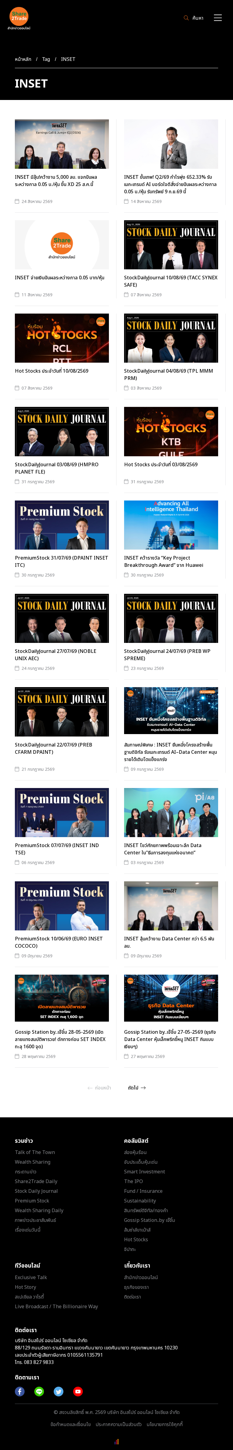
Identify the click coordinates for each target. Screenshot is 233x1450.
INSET (68, 59)
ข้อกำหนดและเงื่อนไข (70, 1424)
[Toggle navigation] (218, 18)
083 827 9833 (39, 1362)
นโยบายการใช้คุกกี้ (165, 1424)
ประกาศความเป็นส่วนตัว (119, 1424)
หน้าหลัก (23, 59)
